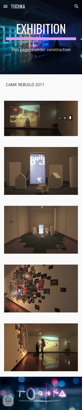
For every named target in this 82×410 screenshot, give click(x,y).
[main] (41, 30)
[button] (5, 6)
